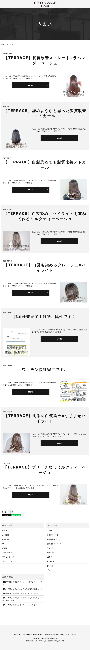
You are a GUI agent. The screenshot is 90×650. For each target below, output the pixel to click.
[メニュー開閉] (84, 4)
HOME (3, 44)
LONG (49, 557)
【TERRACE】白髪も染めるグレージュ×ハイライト (21, 605)
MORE (30, 85)
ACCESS (5, 535)
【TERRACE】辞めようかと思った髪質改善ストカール (22, 589)
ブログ (49, 570)
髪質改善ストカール (54, 544)
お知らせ (50, 566)
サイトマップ (7, 561)
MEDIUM (50, 552)
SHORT (50, 548)
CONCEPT (6, 539)
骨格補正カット (52, 535)
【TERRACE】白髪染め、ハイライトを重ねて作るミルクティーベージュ (22, 599)
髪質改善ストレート (54, 539)
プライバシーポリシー (10, 557)
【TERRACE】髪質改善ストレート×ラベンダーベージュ (22, 583)
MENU (4, 544)
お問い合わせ (7, 552)
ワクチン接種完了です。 (45, 369)
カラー (49, 530)
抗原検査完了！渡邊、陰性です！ (45, 316)
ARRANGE (51, 561)
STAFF (4, 548)
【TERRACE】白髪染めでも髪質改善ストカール (20, 593)
